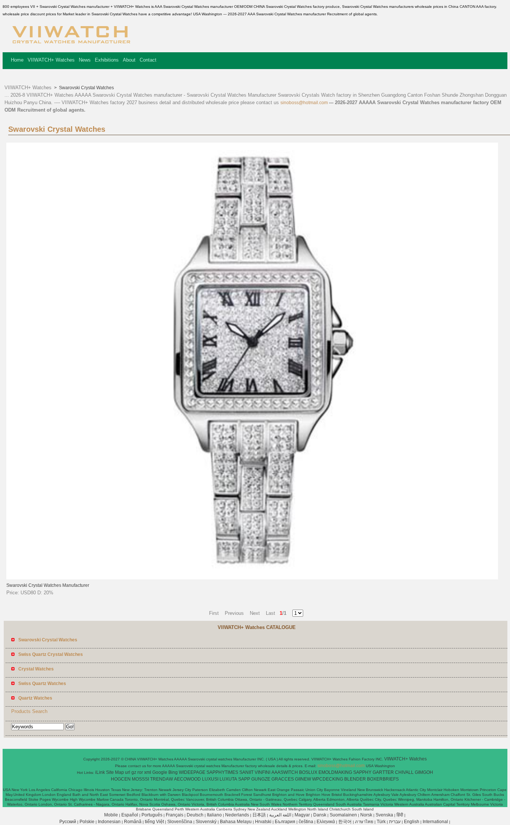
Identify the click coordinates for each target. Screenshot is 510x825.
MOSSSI (140, 779)
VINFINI (262, 772)
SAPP (244, 779)
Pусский (67, 821)
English (411, 821)
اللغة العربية (280, 815)
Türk (381, 821)
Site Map (115, 772)
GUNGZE (260, 779)
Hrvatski (263, 821)
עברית (395, 821)
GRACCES (282, 779)
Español (129, 815)
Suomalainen (343, 815)
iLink (100, 772)
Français (174, 815)
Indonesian (109, 821)
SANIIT (246, 772)
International (435, 821)
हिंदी (400, 815)
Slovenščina (179, 821)
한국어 (345, 821)
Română (133, 821)
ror (140, 772)
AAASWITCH (284, 772)
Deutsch (195, 815)
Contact (148, 60)
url (127, 772)
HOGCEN (121, 779)
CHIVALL (404, 772)
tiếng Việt (154, 821)
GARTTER (383, 772)
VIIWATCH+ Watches (51, 60)
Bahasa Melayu (236, 821)
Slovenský (206, 821)
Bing (173, 772)
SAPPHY (362, 772)
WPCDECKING (327, 779)
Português (152, 815)
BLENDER (355, 779)
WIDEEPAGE (192, 772)
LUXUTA (228, 779)
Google (159, 772)
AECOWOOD (187, 779)
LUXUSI (210, 779)
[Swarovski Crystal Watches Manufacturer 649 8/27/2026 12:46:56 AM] (252, 578)
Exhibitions (107, 60)
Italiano (214, 815)
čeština (306, 821)
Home (17, 60)
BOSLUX (308, 772)
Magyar (302, 815)
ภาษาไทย (364, 821)
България (285, 821)
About (129, 60)
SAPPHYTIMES (222, 772)
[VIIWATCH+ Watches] (71, 46)
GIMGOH (424, 772)
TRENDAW (161, 779)
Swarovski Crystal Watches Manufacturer (47, 585)
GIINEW (303, 779)
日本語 (259, 815)
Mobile (111, 815)
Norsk (366, 815)
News (85, 60)
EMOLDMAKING (335, 772)
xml (147, 772)
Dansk (319, 815)
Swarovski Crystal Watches (86, 87)
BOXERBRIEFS (383, 779)
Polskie (87, 821)
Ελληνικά (326, 821)
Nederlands (237, 815)
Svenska (384, 815)
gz (133, 772)
